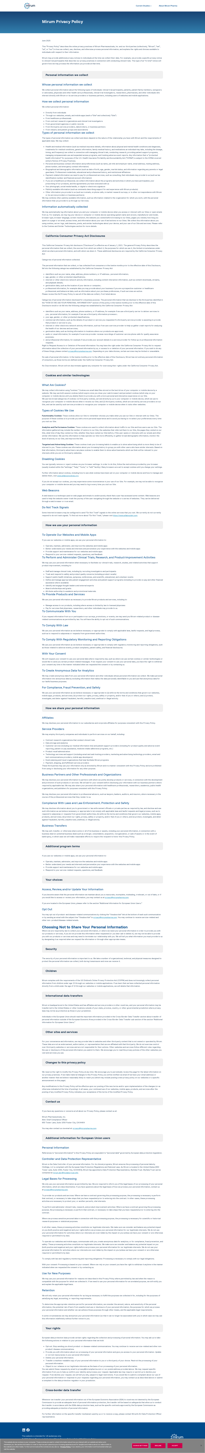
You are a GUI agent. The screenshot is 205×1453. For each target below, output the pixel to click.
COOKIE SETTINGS (140, 1445)
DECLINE (158, 1445)
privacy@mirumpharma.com (80, 351)
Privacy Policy (65, 1447)
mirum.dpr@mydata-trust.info (65, 1172)
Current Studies (143, 6)
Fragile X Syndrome (146, 12)
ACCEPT (175, 1445)
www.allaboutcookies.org (67, 475)
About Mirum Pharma (168, 6)
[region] (102, 1446)
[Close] (201, 1445)
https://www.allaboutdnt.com (125, 515)
